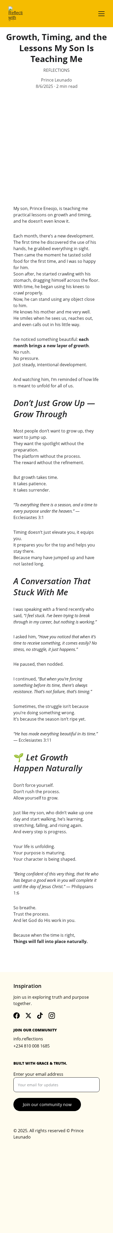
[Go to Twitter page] (28, 1015)
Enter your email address (38, 1074)
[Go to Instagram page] (52, 1015)
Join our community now (47, 1104)
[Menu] (101, 13)
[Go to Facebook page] (16, 1015)
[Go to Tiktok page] (40, 1015)
